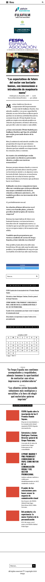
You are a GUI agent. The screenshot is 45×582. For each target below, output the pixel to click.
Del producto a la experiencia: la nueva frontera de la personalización (29, 515)
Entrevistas (17, 98)
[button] (37, 276)
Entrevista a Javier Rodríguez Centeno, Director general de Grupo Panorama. (29, 436)
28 (32, 351)
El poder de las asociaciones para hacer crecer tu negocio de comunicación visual (29, 493)
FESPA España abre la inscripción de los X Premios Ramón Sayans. (30, 415)
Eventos (24, 98)
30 (9, 353)
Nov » (14, 356)
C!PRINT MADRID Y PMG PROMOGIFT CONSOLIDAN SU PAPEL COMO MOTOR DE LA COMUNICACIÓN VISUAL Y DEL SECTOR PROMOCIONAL (21, 304)
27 (27, 351)
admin (35, 98)
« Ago (8, 356)
